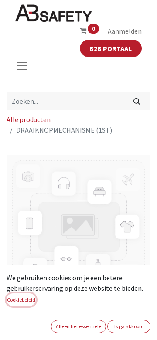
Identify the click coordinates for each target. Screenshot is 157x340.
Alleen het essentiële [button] (78, 326)
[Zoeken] (137, 100)
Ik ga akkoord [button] (129, 326)
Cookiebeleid (21, 299)
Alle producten (29, 119)
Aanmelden (125, 31)
